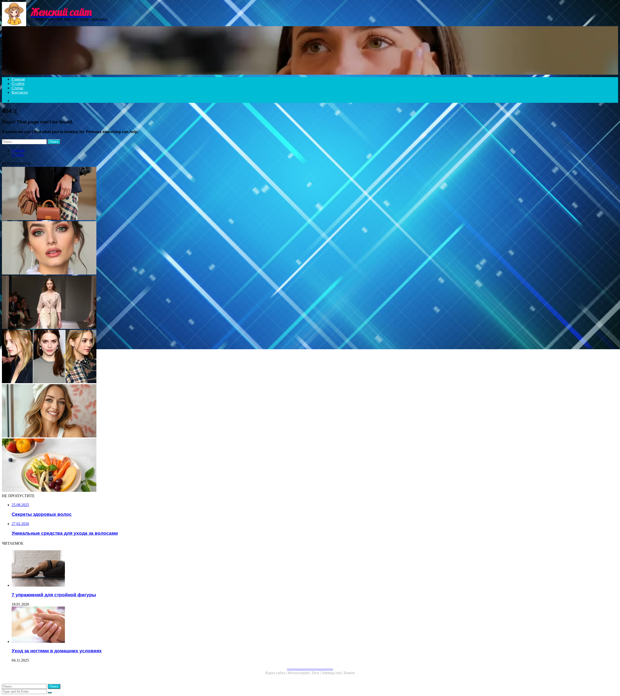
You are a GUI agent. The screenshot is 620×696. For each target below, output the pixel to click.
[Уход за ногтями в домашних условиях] (152, 625)
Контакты (20, 92)
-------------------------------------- (310, 668)
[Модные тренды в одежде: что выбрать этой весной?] (147, 302)
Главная (18, 79)
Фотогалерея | (299, 673)
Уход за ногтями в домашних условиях (57, 650)
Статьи (17, 88)
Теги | (316, 673)
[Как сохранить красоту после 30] (147, 411)
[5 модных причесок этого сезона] (147, 357)
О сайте (18, 83)
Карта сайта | (276, 673)
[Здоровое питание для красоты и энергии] (147, 465)
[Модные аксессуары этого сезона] (147, 194)
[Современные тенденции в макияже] (147, 248)
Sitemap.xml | (333, 673)
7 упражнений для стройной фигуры (54, 594)
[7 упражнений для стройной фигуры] (152, 569)
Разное (349, 673)
